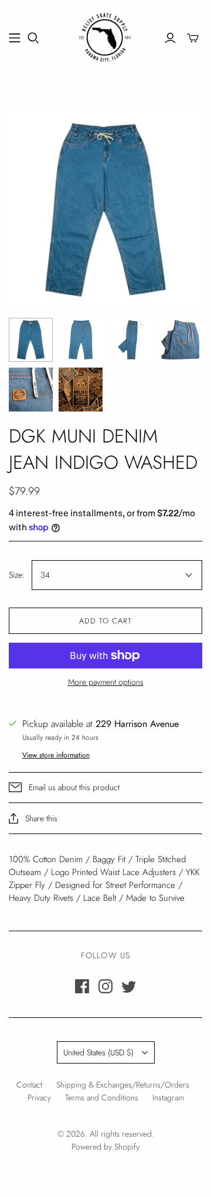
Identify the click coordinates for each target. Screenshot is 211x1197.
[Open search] (33, 38)
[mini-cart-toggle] (192, 38)
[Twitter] (129, 986)
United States (98, 1052)
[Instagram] (105, 986)
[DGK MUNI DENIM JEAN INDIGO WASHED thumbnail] (31, 340)
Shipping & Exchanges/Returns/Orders (122, 1084)
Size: (17, 575)
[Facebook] (82, 986)
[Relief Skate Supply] (105, 36)
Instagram (168, 1097)
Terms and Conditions (101, 1097)
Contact (29, 1084)
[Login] (170, 38)
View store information (56, 755)
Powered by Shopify (105, 1147)
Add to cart (105, 620)
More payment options (106, 682)
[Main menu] (15, 38)
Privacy (39, 1097)
